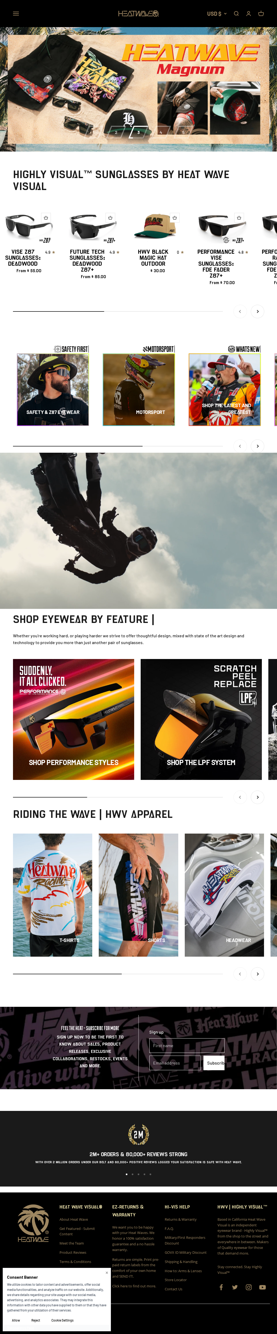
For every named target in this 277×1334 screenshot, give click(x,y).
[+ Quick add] (46, 218)
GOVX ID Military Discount (186, 1252)
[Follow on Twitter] (235, 1287)
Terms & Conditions (75, 1261)
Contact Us (173, 1289)
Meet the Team (72, 1243)
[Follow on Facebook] (221, 1287)
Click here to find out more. (134, 1286)
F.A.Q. (169, 1228)
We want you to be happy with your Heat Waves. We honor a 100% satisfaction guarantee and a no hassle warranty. (133, 1238)
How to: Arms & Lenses (183, 1270)
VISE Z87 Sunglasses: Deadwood (23, 258)
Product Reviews (73, 1252)
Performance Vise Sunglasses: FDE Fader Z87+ (216, 264)
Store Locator (176, 1279)
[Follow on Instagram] (248, 1287)
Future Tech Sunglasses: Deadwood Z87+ (87, 261)
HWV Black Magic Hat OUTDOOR (153, 258)
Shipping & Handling (181, 1261)
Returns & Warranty (181, 1219)
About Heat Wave (74, 1219)
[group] (138, 89)
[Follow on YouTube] (262, 1287)
